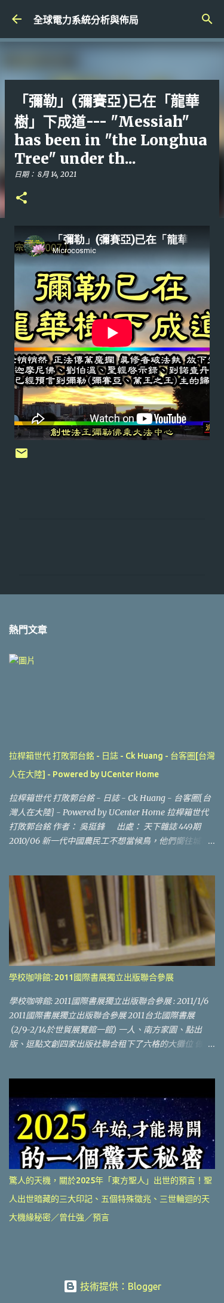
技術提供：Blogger (119, 1286)
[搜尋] (207, 19)
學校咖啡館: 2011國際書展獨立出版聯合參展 (91, 977)
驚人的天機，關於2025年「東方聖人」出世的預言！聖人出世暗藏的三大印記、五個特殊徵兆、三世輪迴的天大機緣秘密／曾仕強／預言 (110, 1199)
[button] (21, 199)
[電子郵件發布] (21, 458)
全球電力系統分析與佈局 (86, 20)
